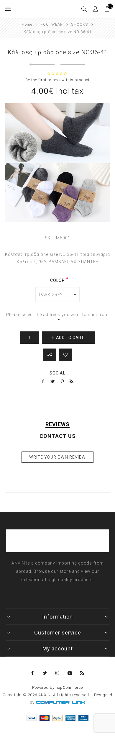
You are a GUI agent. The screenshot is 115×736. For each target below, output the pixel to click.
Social (57, 373)
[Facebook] (32, 673)
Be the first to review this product (57, 80)
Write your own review (57, 457)
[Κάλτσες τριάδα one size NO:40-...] (42, 65)
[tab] (58, 424)
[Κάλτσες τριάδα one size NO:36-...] (73, 65)
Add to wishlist (65, 355)
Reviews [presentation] (57, 424)
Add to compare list (49, 355)
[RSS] (82, 673)
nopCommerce (69, 687)
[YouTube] (70, 673)
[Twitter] (45, 673)
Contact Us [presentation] (58, 436)
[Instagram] (57, 673)
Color (57, 280)
